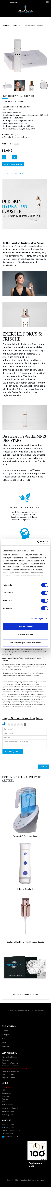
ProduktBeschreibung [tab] (13, 173)
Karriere (5, 1099)
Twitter (4, 1043)
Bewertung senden (13, 752)
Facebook (5, 1031)
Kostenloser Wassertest (11, 1063)
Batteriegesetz (7, 1115)
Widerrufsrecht (7, 1105)
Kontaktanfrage (7, 1060)
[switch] (44, 593)
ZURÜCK (43, 767)
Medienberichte (8, 1075)
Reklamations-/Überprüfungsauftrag (15, 1069)
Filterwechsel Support (10, 1057)
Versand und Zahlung (10, 1108)
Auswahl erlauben (25, 635)
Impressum (6, 1096)
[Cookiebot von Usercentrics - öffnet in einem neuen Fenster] (37, 542)
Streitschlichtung (8, 1111)
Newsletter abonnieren (10, 1072)
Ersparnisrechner (8, 1077)
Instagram (6, 1035)
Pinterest (5, 1047)
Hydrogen (16, 25)
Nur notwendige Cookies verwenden (25, 643)
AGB (3, 1090)
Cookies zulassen (25, 626)
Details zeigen (37, 618)
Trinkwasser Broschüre (10, 1066)
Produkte (5, 25)
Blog (3, 1102)
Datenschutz (6, 1093)
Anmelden (14, 2)
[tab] (29, 173)
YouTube (5, 1039)
